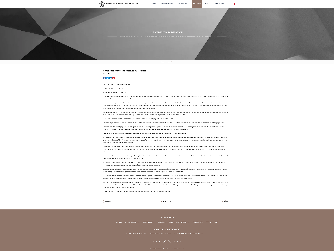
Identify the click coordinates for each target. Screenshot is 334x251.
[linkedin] (159, 241)
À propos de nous (167, 4)
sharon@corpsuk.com (179, 248)
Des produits (182, 4)
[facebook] (155, 241)
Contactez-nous (218, 4)
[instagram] (174, 241)
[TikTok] (178, 241)
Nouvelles (197, 4)
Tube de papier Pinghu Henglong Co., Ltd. (190, 233)
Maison (154, 4)
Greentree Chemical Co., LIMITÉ (160, 233)
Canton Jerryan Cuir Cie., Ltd (136, 233)
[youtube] (169, 241)
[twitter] (164, 241)
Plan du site (198, 222)
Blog (206, 4)
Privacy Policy (212, 222)
